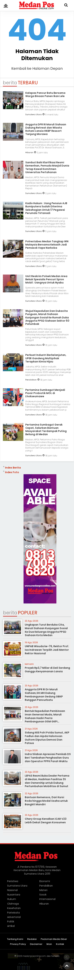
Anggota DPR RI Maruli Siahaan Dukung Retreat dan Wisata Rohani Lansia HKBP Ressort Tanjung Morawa (45, 129)
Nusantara (13, 894)
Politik (10, 921)
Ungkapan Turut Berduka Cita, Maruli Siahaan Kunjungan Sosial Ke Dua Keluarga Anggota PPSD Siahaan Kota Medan (46, 630)
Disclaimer (36, 944)
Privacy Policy (18, 944)
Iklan (49, 944)
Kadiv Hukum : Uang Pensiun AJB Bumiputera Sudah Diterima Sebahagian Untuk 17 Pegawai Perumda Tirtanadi (46, 208)
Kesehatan (14, 908)
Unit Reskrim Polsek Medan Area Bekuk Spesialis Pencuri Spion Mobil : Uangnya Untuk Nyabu (46, 279)
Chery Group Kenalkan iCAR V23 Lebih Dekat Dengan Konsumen (45, 820)
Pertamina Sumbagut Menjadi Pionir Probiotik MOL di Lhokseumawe (45, 393)
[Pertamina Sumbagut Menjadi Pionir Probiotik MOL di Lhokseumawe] (13, 404)
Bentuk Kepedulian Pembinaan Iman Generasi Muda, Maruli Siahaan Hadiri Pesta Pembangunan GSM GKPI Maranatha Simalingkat (45, 718)
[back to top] (66, 965)
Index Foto (12, 472)
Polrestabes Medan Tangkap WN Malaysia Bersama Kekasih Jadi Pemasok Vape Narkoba (46, 245)
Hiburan (29, 152)
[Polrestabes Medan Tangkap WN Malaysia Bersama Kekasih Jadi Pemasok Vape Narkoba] (13, 256)
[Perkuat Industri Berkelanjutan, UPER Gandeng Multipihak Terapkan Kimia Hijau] (13, 369)
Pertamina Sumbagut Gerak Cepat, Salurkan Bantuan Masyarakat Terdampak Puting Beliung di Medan (46, 429)
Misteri (43, 890)
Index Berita (13, 467)
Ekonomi (44, 881)
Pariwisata (13, 912)
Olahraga (13, 903)
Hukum (11, 899)
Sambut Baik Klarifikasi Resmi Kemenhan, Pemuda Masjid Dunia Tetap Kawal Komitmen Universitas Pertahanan (47, 167)
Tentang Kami (15, 939)
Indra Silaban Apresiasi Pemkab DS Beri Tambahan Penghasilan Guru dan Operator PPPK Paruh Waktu (48, 757)
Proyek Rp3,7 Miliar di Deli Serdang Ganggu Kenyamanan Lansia (47, 669)
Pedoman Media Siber (54, 939)
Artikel (11, 926)
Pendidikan (31, 379)
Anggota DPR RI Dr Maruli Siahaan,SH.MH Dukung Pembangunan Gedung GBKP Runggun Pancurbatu (44, 695)
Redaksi (32, 939)
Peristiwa (12, 881)
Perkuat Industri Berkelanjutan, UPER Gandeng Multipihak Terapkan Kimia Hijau (45, 358)
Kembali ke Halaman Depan (37, 68)
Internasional (47, 899)
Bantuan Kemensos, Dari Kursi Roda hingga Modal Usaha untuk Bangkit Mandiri (46, 800)
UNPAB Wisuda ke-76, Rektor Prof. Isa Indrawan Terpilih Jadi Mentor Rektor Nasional (47, 649)
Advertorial (14, 917)
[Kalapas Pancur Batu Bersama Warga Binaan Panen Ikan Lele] (13, 107)
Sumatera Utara (33, 114)
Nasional (12, 890)
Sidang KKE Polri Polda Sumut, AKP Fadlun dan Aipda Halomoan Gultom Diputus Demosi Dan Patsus (47, 738)
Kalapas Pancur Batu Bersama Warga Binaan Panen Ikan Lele (45, 94)
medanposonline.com (34, 956)
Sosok (43, 894)
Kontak (60, 944)
